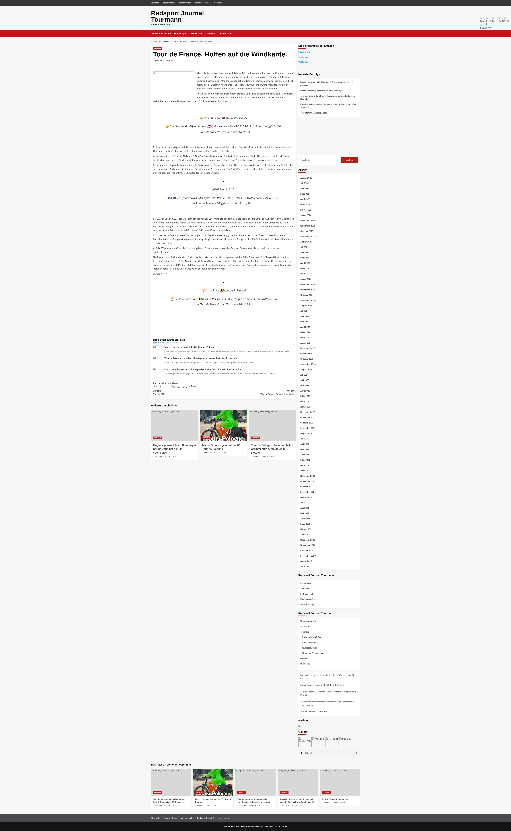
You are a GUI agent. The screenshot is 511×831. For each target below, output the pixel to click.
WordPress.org (307, 605)
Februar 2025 (306, 274)
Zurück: (159, 392)
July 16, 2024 (241, 132)
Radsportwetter (184, 3)
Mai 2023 (304, 386)
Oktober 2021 (306, 487)
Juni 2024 (304, 316)
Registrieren (305, 583)
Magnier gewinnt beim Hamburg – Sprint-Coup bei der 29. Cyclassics (174, 449)
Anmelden (304, 589)
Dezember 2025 (307, 221)
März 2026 (305, 205)
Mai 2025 (304, 258)
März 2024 (305, 332)
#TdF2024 (231, 299)
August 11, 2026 (220, 453)
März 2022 (305, 460)
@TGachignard (180, 198)
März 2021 (305, 524)
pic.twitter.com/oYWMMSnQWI (257, 299)
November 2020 (307, 545)
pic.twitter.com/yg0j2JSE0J (265, 126)
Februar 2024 (306, 338)
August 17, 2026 (171, 456)
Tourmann (197, 33)
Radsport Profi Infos (202, 3)
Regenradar (303, 57)
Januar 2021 (306, 535)
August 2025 (306, 242)
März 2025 (305, 269)
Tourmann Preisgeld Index (314, 653)
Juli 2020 (304, 567)
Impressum (217, 3)
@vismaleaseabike (237, 118)
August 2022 (306, 434)
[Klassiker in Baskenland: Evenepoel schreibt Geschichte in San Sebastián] (298, 782)
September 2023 (308, 364)
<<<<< (166, 274)
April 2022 (305, 455)
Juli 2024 (304, 311)
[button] (358, 33)
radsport (157, 48)
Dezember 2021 (307, 476)
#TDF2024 (241, 126)
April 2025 (305, 263)
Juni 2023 (304, 380)
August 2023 (306, 370)
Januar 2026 (306, 215)
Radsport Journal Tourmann (177, 16)
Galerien (210, 33)
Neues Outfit (304, 52)
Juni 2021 (304, 508)
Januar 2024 (306, 343)
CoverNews (267, 826)
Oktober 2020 (306, 551)
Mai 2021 (304, 513)
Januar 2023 (306, 407)
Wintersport (181, 33)
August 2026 (306, 178)
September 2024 (308, 300)
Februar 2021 (306, 529)
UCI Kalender (304, 62)
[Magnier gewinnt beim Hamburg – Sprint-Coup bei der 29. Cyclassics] (174, 425)
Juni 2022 (304, 444)
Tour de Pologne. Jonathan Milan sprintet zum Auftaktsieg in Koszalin (272, 449)
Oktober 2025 (306, 231)
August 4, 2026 (268, 456)
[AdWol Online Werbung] (223, 342)
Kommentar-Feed (308, 599)
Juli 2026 (304, 183)
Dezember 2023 (307, 348)
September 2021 (308, 492)
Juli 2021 (304, 503)
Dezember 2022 (307, 412)
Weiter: (277, 392)
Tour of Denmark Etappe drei (313, 113)
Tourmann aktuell (161, 33)
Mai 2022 (304, 450)
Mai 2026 (304, 194)
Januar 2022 (306, 471)
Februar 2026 (306, 210)
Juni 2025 (304, 253)
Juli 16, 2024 (169, 60)
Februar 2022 (306, 465)
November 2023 (307, 354)
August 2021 (306, 497)
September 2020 (308, 556)
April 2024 (305, 327)
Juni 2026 (304, 189)
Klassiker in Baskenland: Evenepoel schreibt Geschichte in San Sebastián (328, 106)
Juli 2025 (304, 247)
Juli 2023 (304, 375)
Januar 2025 (306, 279)
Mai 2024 (304, 322)
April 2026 (305, 199)
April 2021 (305, 519)
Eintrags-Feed (306, 594)
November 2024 (307, 290)
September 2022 (308, 428)
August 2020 (306, 561)
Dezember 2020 (307, 540)
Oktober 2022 (306, 423)
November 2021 (307, 481)
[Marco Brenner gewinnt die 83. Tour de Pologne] (223, 425)
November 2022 (307, 418)
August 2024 (306, 306)
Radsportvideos (168, 3)
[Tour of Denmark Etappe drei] (340, 782)
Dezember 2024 (307, 284)
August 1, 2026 (339, 802)
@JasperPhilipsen (234, 290)
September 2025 (308, 237)
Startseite (155, 3)
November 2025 (307, 226)
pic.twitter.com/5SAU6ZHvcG (261, 198)
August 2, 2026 (297, 805)
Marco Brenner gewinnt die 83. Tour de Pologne (322, 91)
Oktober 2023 (306, 359)
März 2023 (305, 396)
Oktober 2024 (306, 295)
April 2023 (305, 391)
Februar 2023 (306, 402)
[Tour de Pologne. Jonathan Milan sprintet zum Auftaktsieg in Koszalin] (272, 425)
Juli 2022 (304, 439)
